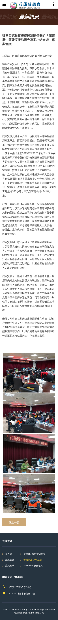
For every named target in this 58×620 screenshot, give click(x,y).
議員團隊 (9, 565)
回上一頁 (14, 522)
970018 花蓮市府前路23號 (22, 593)
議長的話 (9, 559)
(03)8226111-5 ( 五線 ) (20, 587)
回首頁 (8, 554)
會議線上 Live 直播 (33, 559)
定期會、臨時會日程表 (34, 554)
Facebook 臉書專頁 (33, 565)
